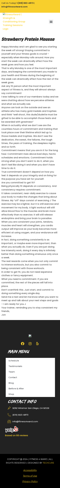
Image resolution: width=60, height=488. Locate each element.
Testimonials (15, 366)
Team (12, 371)
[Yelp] (37, 343)
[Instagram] (30, 343)
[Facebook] (22, 343)
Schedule (14, 360)
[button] (51, 21)
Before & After (16, 388)
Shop (11, 394)
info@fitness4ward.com (14, 6)
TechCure (48, 463)
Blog (11, 383)
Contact (13, 377)
